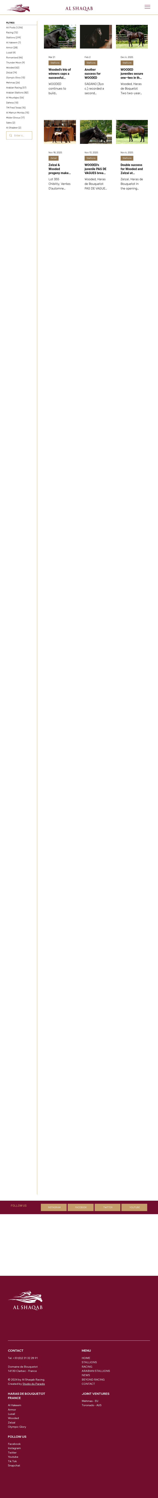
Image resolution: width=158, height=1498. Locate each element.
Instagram (14, 1448)
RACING (87, 1366)
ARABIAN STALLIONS (96, 1371)
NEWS (86, 1375)
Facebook (14, 1444)
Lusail (11, 1414)
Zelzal (53, 158)
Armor (12, 1409)
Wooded (13, 1418)
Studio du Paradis (34, 1384)
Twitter (12, 1452)
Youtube (13, 1457)
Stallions (54, 62)
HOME (86, 1358)
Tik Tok (12, 1461)
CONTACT (88, 1384)
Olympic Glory (17, 1426)
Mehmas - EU (90, 1401)
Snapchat (14, 1465)
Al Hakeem (14, 1405)
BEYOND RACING (93, 1379)
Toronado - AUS (92, 1405)
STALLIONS (89, 1362)
